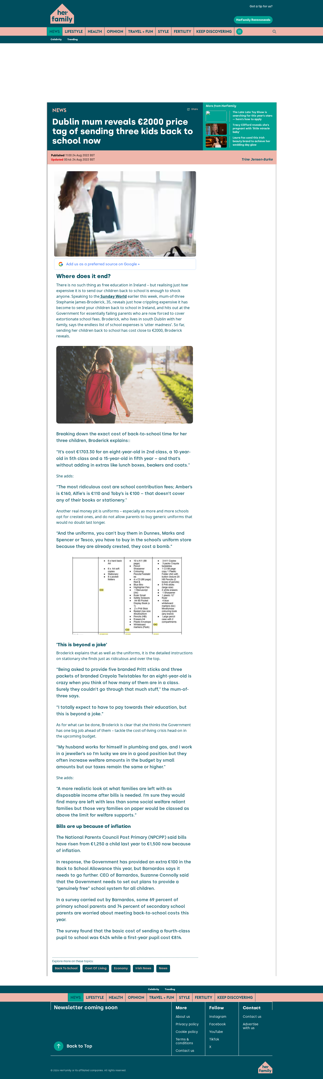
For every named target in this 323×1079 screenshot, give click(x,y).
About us (183, 1017)
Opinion (115, 31)
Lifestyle (74, 31)
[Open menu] (239, 31)
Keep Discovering (214, 31)
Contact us (185, 1051)
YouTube (216, 1032)
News (54, 31)
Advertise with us (250, 1026)
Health (95, 31)
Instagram (217, 1017)
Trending (72, 39)
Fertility (182, 31)
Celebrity (56, 39)
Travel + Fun (140, 31)
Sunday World (113, 296)
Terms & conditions (184, 1041)
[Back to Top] (58, 1046)
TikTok (214, 1039)
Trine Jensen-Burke (257, 160)
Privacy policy (187, 1024)
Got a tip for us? (261, 6)
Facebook (217, 1024)
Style (163, 31)
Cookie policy (187, 1032)
